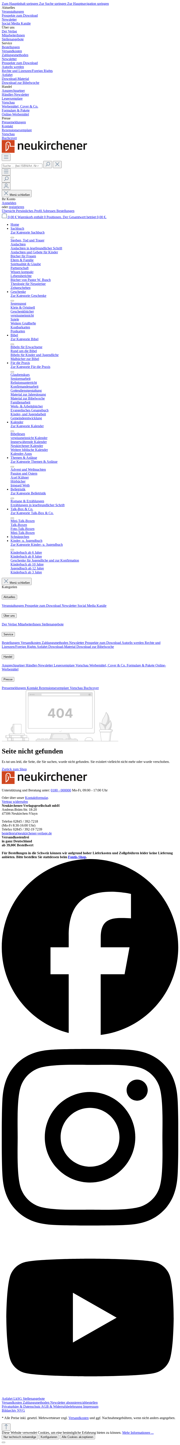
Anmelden (9, 203)
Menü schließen (20, 194)
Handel (8, 656)
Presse (8, 679)
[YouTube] (90, 1394)
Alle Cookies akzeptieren (77, 1437)
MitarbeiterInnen (30, 624)
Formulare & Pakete (141, 665)
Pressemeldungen (14, 688)
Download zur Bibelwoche (95, 647)
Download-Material (62, 647)
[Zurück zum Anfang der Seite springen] (6, 1427)
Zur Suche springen (53, 3)
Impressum (90, 1406)
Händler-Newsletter (40, 665)
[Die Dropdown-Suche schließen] (57, 164)
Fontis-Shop (77, 857)
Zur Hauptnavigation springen (88, 3)
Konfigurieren (49, 1437)
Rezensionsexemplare (54, 688)
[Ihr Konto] (6, 186)
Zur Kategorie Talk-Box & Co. (32, 513)
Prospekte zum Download (43, 605)
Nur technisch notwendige (20, 1437)
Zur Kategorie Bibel (24, 339)
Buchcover (91, 688)
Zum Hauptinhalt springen (20, 3)
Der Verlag (10, 624)
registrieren (16, 207)
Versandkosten (31, 643)
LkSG (18, 1398)
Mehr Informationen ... (138, 1432)
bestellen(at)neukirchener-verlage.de (27, 833)
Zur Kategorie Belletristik (28, 493)
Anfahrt (42, 647)
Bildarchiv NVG (13, 1410)
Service (8, 634)
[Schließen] (3, 1442)
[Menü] (6, 157)
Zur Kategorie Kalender (27, 426)
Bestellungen (65, 211)
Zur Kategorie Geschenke (28, 295)
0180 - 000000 (61, 790)
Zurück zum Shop (14, 769)
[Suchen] (47, 164)
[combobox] (22, 166)
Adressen (49, 211)
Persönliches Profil (29, 211)
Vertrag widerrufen (15, 802)
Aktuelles (9, 597)
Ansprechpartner (14, 665)
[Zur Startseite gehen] (46, 151)
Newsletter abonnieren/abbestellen (74, 1402)
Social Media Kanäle (91, 605)
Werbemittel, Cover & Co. (108, 665)
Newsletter (69, 605)
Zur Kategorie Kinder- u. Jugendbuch (37, 544)
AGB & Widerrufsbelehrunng (62, 1406)
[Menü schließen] (12, 237)
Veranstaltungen (13, 605)
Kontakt (33, 688)
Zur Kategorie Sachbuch (28, 232)
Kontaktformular (36, 798)
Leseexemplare (65, 665)
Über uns (9, 615)
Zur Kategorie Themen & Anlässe (34, 461)
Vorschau (82, 665)
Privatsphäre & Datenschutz (21, 1406)
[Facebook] (90, 1034)
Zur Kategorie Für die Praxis (30, 367)
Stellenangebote (53, 624)
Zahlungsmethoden (55, 643)
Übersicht (9, 211)
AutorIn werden (133, 643)
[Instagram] (90, 1237)
